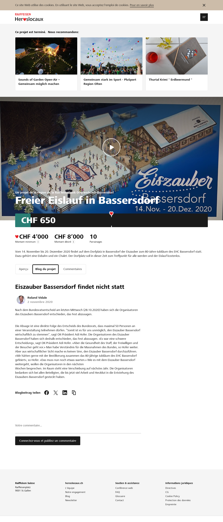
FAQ (117, 492)
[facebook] (47, 393)
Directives (170, 488)
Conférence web (124, 488)
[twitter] (56, 393)
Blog (67, 496)
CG (167, 492)
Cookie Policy (172, 496)
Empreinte (170, 504)
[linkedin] (65, 393)
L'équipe (69, 488)
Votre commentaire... (28, 425)
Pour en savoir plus (142, 5)
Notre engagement (75, 492)
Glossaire (120, 496)
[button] (204, 17)
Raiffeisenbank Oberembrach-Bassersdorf (84, 192)
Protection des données (178, 500)
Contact (119, 500)
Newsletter (71, 500)
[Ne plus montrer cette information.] (204, 5)
